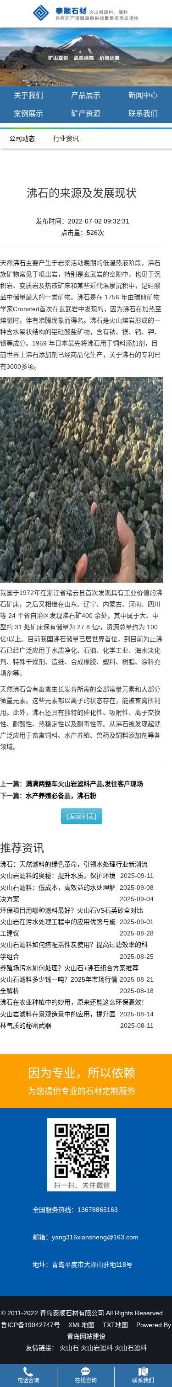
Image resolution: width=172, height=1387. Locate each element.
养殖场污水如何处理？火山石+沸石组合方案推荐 (69, 968)
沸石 (19, 262)
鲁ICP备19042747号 (30, 1325)
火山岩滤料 (97, 1347)
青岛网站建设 (86, 1336)
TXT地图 (115, 1325)
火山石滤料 (131, 1347)
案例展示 (28, 113)
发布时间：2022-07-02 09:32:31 (82, 221)
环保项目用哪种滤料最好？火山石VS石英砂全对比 (71, 910)
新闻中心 (143, 95)
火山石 (69, 1347)
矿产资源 (85, 113)
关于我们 (28, 95)
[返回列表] (81, 816)
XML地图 (81, 1325)
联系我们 (143, 113)
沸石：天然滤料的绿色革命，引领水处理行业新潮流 (74, 864)
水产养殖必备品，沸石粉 (61, 795)
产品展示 (85, 95)
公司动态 (22, 138)
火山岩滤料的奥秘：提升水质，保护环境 (58, 875)
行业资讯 (66, 138)
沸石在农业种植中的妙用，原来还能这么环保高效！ (74, 1002)
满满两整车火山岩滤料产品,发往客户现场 (84, 783)
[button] (13, 57)
